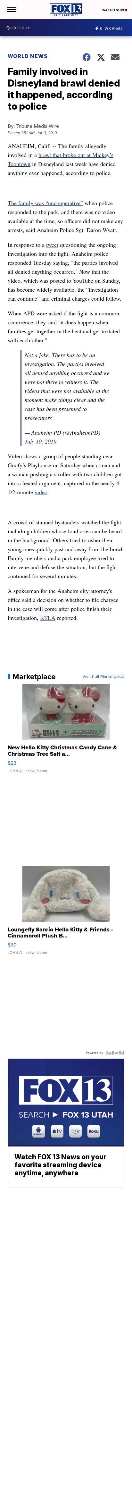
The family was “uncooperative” (45, 203)
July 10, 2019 (40, 441)
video (41, 492)
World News (28, 56)
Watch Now (113, 10)
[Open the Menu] (11, 10)
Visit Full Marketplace (103, 676)
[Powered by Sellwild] (115, 1053)
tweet (52, 244)
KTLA (47, 617)
